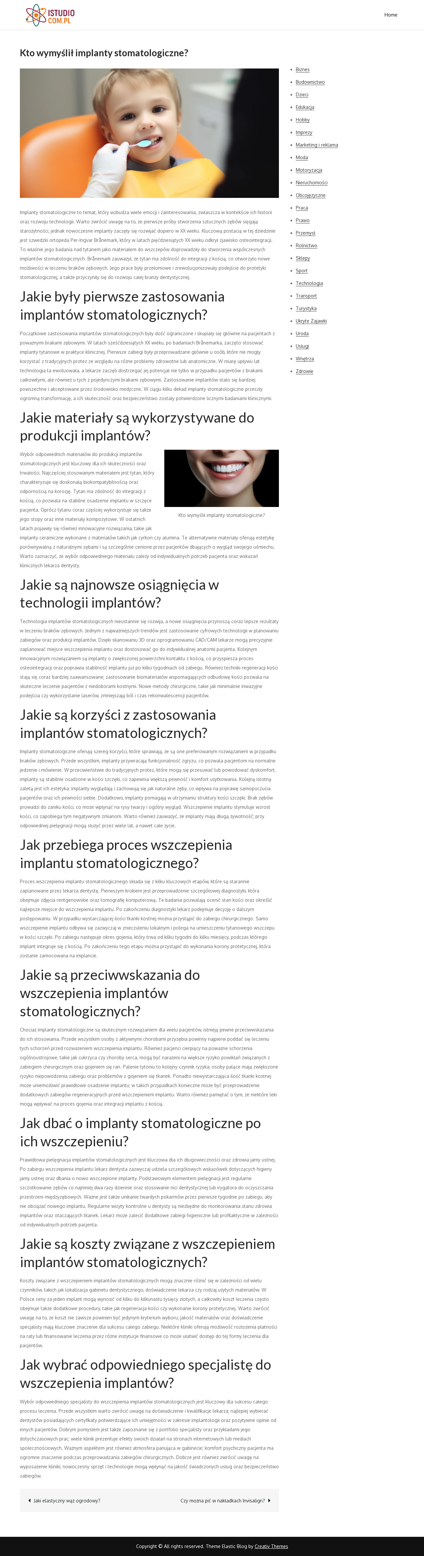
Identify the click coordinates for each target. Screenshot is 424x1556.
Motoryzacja (309, 170)
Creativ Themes (271, 1546)
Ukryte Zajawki (311, 321)
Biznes (303, 69)
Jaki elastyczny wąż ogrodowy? (67, 1500)
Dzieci (302, 94)
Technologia (309, 283)
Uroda (302, 333)
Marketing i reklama (317, 145)
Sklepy (303, 258)
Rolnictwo (306, 245)
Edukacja (305, 107)
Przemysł (305, 233)
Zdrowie (304, 371)
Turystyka (306, 308)
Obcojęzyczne (311, 195)
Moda (302, 157)
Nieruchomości (312, 182)
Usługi (302, 346)
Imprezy (304, 132)
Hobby (303, 119)
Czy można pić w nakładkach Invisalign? (223, 1500)
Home (391, 15)
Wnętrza (305, 358)
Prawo (303, 220)
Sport (302, 270)
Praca (302, 207)
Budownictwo (310, 82)
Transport (306, 295)
